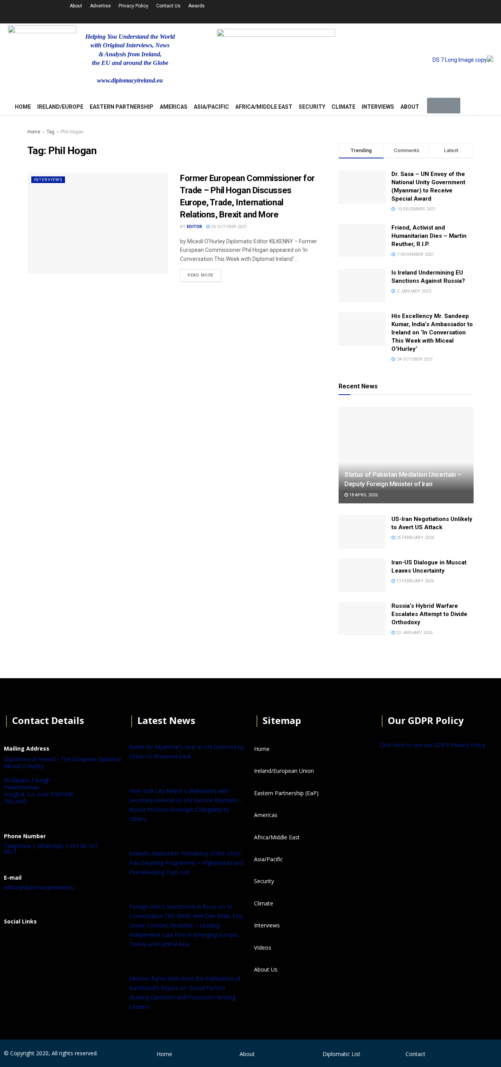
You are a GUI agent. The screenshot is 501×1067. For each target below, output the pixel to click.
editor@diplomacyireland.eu (39, 887)
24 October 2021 (228, 226)
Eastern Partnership (121, 107)
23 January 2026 (414, 632)
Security (312, 107)
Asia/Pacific (211, 107)
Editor (194, 226)
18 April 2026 (363, 495)
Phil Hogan (72, 132)
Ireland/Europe (60, 107)
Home (33, 132)
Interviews (378, 107)
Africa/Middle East (263, 107)
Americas (173, 107)
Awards (196, 6)
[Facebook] (13, 940)
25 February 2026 (414, 537)
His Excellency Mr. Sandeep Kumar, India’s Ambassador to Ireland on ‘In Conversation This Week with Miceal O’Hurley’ (432, 332)
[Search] (468, 105)
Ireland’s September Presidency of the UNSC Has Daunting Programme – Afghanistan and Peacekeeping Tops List (186, 863)
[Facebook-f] (358, 10)
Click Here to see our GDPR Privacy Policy (432, 745)
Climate (343, 107)
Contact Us (168, 6)
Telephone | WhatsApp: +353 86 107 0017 (50, 848)
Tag (50, 132)
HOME (23, 107)
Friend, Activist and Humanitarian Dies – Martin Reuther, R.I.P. (429, 236)
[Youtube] (399, 10)
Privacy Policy (133, 6)
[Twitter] (378, 10)
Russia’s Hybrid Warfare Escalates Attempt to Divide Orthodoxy (429, 614)
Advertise (100, 6)
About (76, 6)
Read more (200, 275)
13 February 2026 (414, 581)
